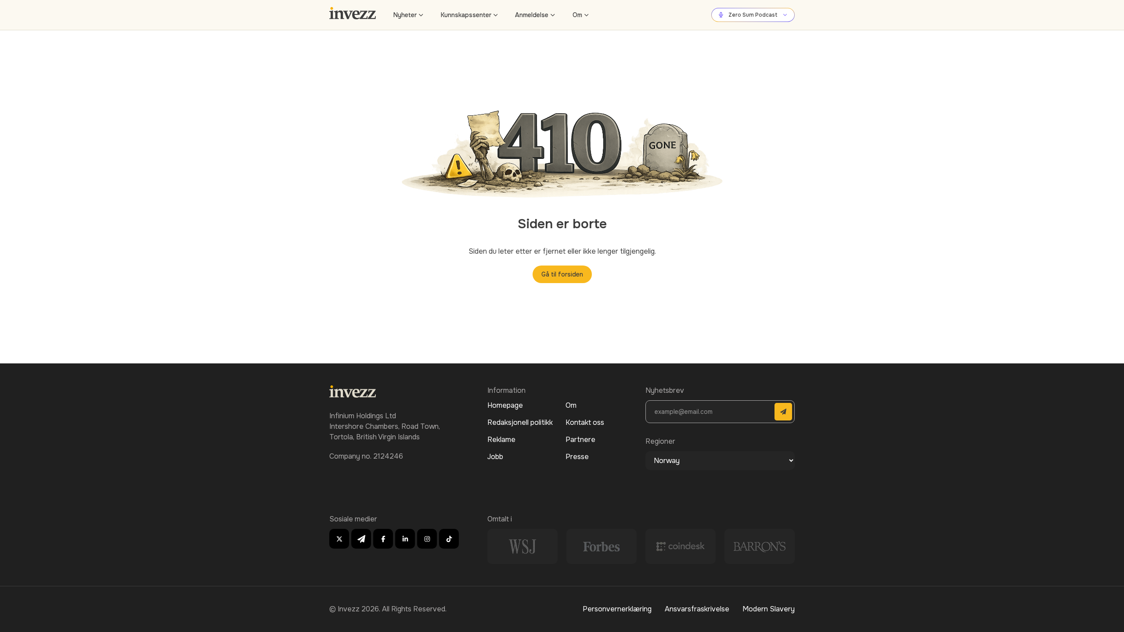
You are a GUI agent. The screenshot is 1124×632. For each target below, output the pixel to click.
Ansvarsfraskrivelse (697, 609)
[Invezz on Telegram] (361, 539)
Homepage (505, 405)
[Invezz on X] (339, 539)
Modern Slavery (768, 609)
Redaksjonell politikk (520, 422)
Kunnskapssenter (466, 15)
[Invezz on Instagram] (427, 539)
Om (577, 15)
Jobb (495, 456)
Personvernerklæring (617, 609)
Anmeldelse (531, 15)
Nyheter (405, 15)
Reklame (501, 439)
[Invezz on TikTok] (449, 539)
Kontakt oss (585, 422)
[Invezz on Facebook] (383, 539)
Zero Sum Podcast (753, 14)
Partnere (580, 439)
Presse (577, 456)
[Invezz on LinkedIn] (405, 539)
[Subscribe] (783, 411)
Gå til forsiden (562, 274)
